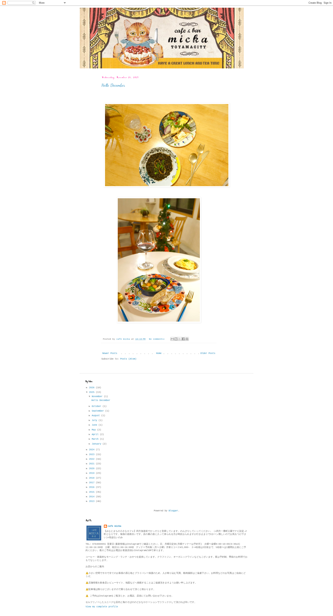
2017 (92, 482)
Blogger (173, 510)
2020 (92, 468)
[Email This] (172, 339)
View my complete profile (102, 606)
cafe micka (114, 526)
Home (158, 353)
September (98, 411)
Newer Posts (109, 353)
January (97, 444)
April (96, 434)
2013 (92, 501)
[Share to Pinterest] (187, 339)
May (94, 430)
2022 (92, 459)
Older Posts (207, 353)
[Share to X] (180, 339)
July (95, 420)
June (95, 425)
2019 (92, 473)
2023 (92, 454)
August (96, 415)
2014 (92, 496)
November (98, 396)
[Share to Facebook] (183, 339)
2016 (92, 487)
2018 (92, 478)
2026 (92, 387)
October (97, 406)
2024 (92, 449)
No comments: (157, 339)
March (96, 439)
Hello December (113, 85)
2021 (92, 463)
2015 (92, 492)
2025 (92, 392)
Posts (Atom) (128, 359)
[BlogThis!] (176, 339)
